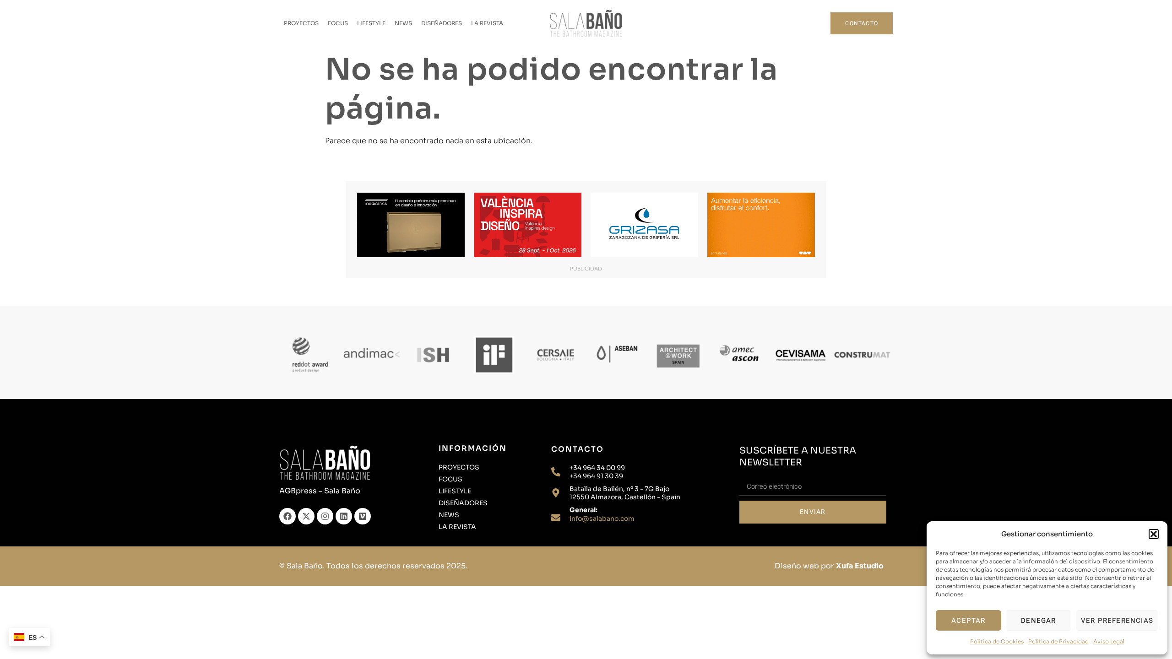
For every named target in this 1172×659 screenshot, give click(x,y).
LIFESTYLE (371, 23)
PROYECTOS (301, 23)
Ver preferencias (1117, 621)
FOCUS (338, 23)
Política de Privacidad (1058, 641)
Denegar (1038, 621)
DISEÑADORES (441, 23)
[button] (1153, 534)
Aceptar (968, 621)
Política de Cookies (997, 641)
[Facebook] (287, 516)
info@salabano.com (602, 518)
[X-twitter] (306, 516)
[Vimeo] (362, 516)
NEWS (403, 23)
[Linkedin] (344, 516)
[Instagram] (325, 516)
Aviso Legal (1108, 641)
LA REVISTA (487, 23)
